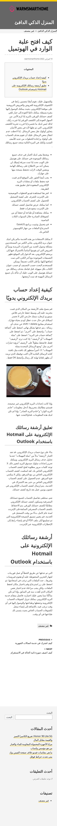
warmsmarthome (32, 58)
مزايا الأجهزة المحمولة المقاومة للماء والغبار (31, 744)
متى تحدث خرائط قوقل (41, 756)
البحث (49, 712)
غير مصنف (29, 30)
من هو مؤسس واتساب (41, 748)
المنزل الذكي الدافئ (34, 22)
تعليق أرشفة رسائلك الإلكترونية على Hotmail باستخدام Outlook (29, 87)
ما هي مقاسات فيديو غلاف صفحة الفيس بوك (30, 752)
